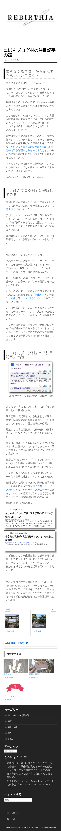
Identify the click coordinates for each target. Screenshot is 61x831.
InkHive (23, 827)
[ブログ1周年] (15, 688)
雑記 (10, 738)
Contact (14, 812)
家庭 (10, 721)
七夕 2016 (8, 674)
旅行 (10, 733)
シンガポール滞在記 (19, 715)
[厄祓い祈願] (40, 666)
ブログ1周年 (9, 696)
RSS (12, 818)
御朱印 (38, 294)
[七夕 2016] (15, 666)
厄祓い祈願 (34, 674)
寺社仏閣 (12, 727)
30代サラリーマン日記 (23, 298)
